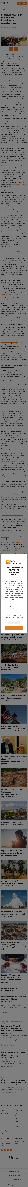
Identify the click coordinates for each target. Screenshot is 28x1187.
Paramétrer (14, 622)
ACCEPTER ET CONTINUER (14, 628)
